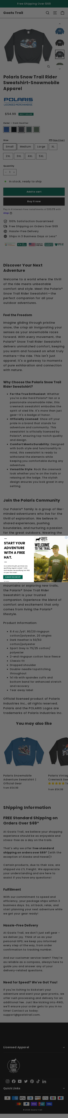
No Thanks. (6, 581)
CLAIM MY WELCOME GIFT (13, 577)
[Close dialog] (66, 537)
